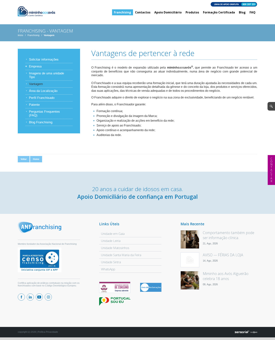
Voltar (24, 159)
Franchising (33, 35)
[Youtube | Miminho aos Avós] (39, 297)
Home (36, 159)
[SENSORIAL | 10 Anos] (246, 332)
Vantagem (49, 35)
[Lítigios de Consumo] (114, 287)
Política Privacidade (48, 332)
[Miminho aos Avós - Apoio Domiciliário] (36, 11)
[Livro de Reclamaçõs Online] (150, 291)
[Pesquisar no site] (271, 106)
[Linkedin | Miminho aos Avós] (30, 297)
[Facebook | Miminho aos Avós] (21, 297)
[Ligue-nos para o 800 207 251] (137, 4)
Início (20, 35)
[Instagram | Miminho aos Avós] (48, 297)
